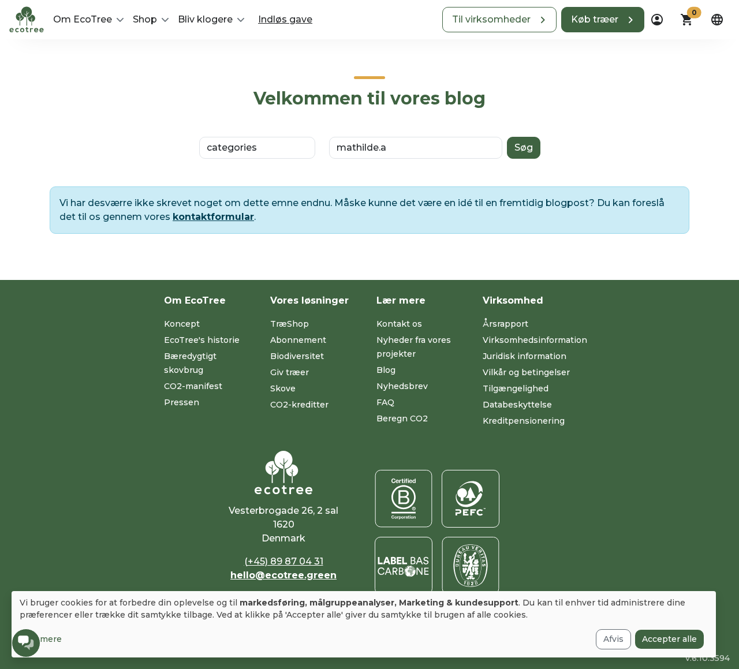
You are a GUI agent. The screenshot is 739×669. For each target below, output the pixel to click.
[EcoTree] (26, 18)
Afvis (613, 639)
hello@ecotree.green (283, 575)
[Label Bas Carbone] (403, 566)
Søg (523, 147)
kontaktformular (213, 216)
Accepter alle (669, 639)
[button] (499, 19)
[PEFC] (470, 499)
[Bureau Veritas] (470, 566)
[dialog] (364, 624)
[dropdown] (657, 19)
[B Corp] (403, 499)
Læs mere (41, 639)
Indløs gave (285, 19)
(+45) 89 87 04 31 (283, 561)
